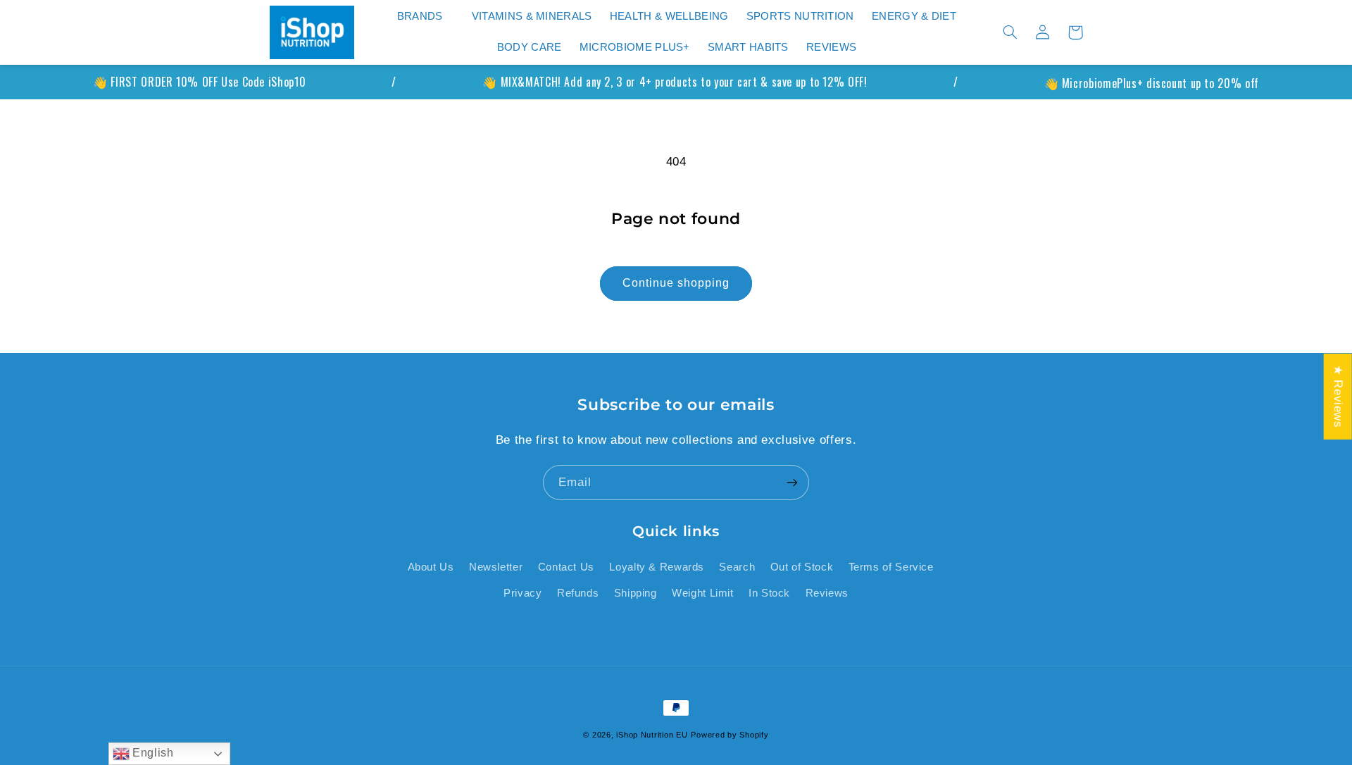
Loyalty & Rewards (656, 567)
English (152, 753)
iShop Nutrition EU (651, 734)
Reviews (827, 593)
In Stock (769, 593)
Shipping (635, 593)
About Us (431, 567)
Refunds (578, 593)
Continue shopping (676, 283)
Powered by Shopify (729, 734)
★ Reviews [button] (1338, 396)
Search (737, 567)
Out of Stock (802, 567)
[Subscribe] (792, 482)
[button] (425, 16)
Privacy (522, 593)
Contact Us (566, 567)
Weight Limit (703, 593)
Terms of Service (891, 567)
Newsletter (495, 567)
